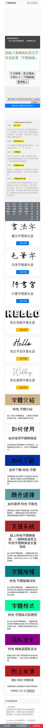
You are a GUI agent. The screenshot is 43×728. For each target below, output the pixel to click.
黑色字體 (11, 99)
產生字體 (23, 243)
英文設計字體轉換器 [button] (26, 209)
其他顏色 (34, 102)
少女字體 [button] (6, 726)
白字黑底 (36, 99)
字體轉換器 (11, 3)
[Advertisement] (22, 22)
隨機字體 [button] (36, 726)
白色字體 (19, 99)
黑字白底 (28, 99)
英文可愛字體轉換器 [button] (8, 209)
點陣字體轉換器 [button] (32, 211)
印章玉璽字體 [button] (21, 726)
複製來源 (30, 691)
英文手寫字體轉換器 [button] (14, 209)
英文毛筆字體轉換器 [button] (20, 209)
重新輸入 (22, 81)
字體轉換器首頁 (12, 38)
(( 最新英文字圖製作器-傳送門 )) (22, 106)
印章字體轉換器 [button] (37, 211)
